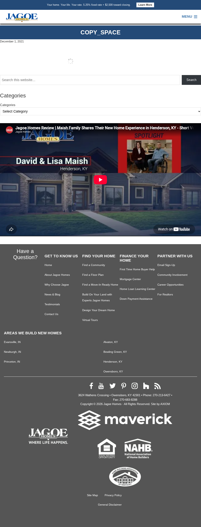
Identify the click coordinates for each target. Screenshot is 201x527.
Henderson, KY (112, 361)
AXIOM (165, 404)
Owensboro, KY (113, 371)
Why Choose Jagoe (57, 284)
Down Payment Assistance (136, 298)
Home (48, 265)
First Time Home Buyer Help (137, 269)
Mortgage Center (130, 279)
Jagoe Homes (112, 404)
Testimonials (52, 304)
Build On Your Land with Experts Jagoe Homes (97, 297)
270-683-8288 (128, 399)
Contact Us (51, 314)
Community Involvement (172, 274)
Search (191, 80)
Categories (7, 105)
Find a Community (93, 265)
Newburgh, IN (12, 351)
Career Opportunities (170, 284)
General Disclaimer (110, 504)
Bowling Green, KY (115, 351)
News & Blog (52, 294)
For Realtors (165, 294)
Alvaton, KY (110, 342)
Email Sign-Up (166, 265)
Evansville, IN (12, 342)
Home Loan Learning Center (137, 289)
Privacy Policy (113, 495)
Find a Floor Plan (93, 274)
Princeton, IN (12, 361)
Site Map (92, 495)
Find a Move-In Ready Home (100, 284)
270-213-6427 (161, 395)
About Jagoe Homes (57, 274)
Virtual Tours (90, 320)
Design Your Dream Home (98, 310)
